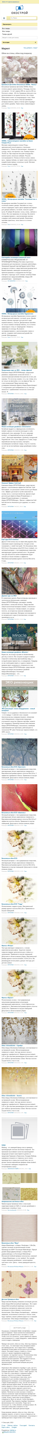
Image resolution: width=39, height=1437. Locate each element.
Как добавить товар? (30, 48)
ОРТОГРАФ (11, 393)
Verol (9, 108)
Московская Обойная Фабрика (15, 1266)
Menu (4, 18)
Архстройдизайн (12, 1210)
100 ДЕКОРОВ (11, 281)
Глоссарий (23, 1425)
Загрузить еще (19, 1328)
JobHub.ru (13, 1430)
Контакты (32, 1425)
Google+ (14, 1427)
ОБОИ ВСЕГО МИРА (13, 1168)
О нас (3, 1425)
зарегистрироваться (13, 1)
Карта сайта (6, 1427)
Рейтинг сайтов (13, 1425)
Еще (22, 108)
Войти (3, 1)
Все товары (6, 28)
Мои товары (6, 31)
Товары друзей (7, 34)
